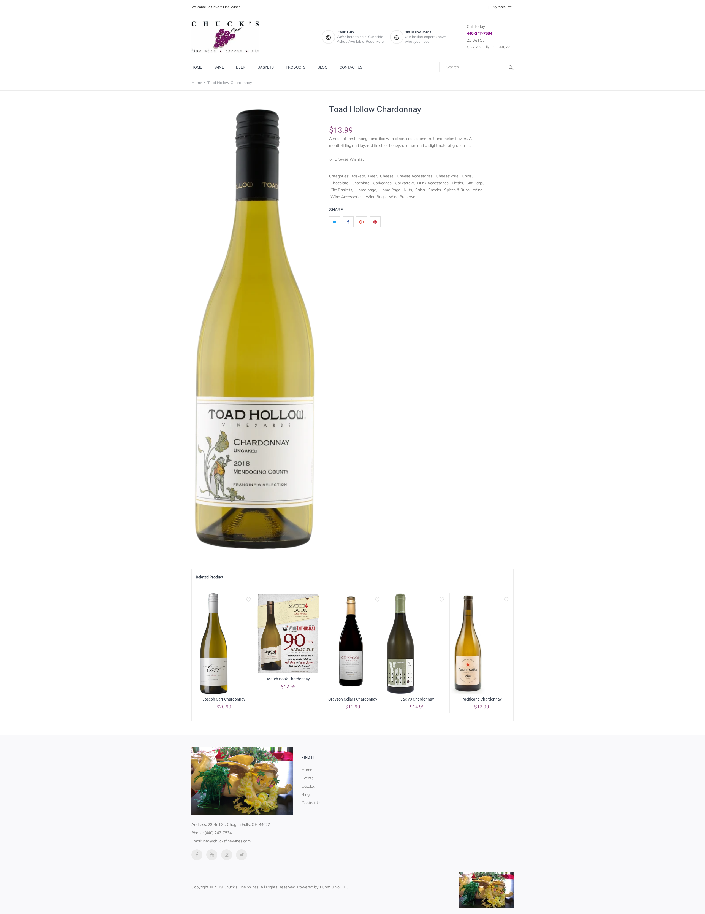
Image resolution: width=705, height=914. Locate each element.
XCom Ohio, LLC (333, 887)
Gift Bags (474, 182)
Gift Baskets (341, 189)
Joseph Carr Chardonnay (223, 699)
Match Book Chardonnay (288, 679)
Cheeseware (447, 176)
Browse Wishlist (348, 159)
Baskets (265, 67)
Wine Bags (376, 196)
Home (196, 67)
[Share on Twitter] (334, 221)
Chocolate (339, 182)
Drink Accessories (433, 182)
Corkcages (382, 182)
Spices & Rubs (457, 189)
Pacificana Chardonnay (482, 699)
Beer (240, 67)
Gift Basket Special (418, 32)
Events (307, 777)
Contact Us (351, 67)
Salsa (420, 189)
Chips (467, 176)
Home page (366, 189)
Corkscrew (404, 182)
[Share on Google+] (361, 221)
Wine (219, 67)
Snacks (434, 189)
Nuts (408, 189)
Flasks (457, 182)
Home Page (389, 189)
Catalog (308, 786)
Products (295, 67)
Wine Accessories (346, 196)
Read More (375, 41)
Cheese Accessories (415, 176)
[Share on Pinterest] (375, 221)
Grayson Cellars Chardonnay (352, 699)
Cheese (387, 176)
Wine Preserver (403, 196)
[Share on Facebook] (348, 221)
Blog (322, 67)
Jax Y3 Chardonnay (417, 699)
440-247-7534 (479, 33)
